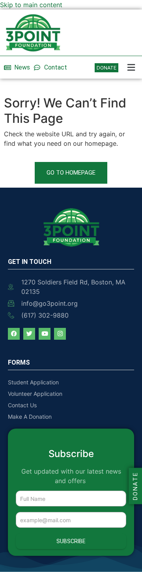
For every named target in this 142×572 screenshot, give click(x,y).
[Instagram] (60, 334)
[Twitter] (29, 334)
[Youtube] (44, 334)
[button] (132, 67)
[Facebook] (14, 334)
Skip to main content (31, 5)
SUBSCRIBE (71, 541)
